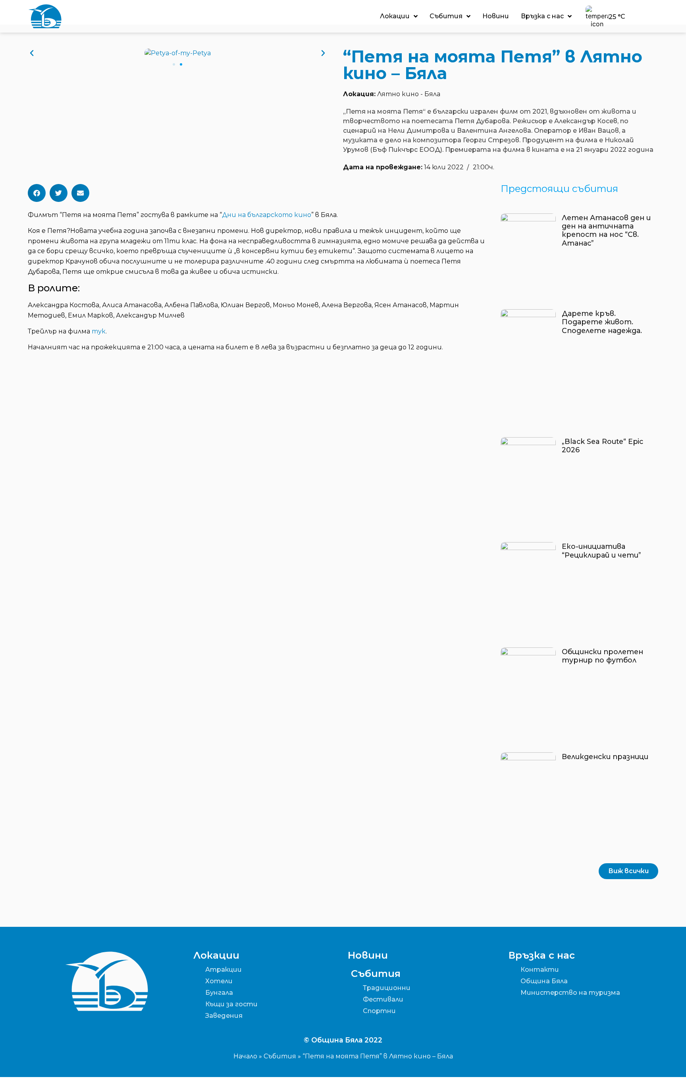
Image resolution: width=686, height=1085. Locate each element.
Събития (446, 16)
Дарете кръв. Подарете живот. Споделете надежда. (602, 321)
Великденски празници (605, 756)
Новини (495, 16)
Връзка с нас (542, 16)
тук (99, 331)
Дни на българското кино (266, 215)
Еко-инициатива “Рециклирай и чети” (601, 550)
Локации (395, 16)
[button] (32, 53)
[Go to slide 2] (181, 64)
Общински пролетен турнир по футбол (602, 655)
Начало (245, 1056)
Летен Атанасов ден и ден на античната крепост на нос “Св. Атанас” (606, 230)
